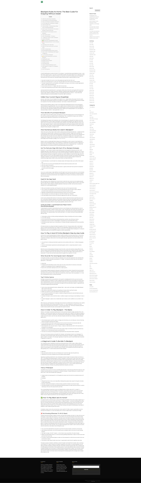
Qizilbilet (91, 254)
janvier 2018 (92, 100)
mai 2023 (91, 85)
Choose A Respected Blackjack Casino (49, 64)
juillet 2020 (92, 97)
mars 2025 (91, 64)
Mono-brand (92, 219)
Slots (90, 266)
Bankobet (91, 168)
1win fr (91, 115)
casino (91, 181)
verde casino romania (93, 278)
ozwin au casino (92, 236)
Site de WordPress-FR (93, 291)
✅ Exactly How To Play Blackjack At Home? (50, 40)
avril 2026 (91, 42)
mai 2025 (91, 61)
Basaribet (91, 169)
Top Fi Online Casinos (46, 34)
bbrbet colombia (93, 171)
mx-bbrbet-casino (93, 231)
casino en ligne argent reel (94, 183)
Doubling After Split (46, 59)
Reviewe (91, 259)
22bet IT (91, 151)
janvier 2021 (92, 95)
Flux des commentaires (94, 290)
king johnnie (92, 205)
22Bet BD (91, 149)
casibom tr (91, 180)
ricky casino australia (93, 263)
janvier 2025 (92, 68)
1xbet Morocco (92, 139)
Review (91, 258)
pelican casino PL (93, 237)
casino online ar (92, 188)
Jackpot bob (92, 202)
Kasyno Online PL (93, 203)
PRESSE (87, 2)
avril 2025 (91, 63)
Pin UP (91, 239)
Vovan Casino (92, 280)
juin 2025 (91, 59)
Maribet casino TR (93, 207)
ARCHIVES (81, 2)
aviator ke (91, 161)
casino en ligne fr (93, 185)
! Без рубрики (92, 107)
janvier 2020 (92, 98)
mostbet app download (61, 138)
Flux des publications (93, 288)
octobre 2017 (92, 102)
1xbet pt (91, 141)
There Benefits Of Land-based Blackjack (49, 20)
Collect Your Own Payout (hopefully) (49, 18)
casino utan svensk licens (94, 191)
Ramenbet (91, 256)
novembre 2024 (92, 71)
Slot (90, 265)
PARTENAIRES (93, 2)
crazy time (91, 195)
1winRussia (92, 124)
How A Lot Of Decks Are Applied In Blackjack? (50, 21)
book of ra (91, 176)
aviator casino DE (93, 158)
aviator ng (91, 164)
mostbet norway (92, 225)
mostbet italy (92, 224)
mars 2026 (91, 44)
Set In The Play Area (46, 69)
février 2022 (92, 92)
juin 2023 (91, 83)
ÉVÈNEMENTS (74, 2)
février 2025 (92, 66)
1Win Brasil (92, 112)
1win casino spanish (93, 113)
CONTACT (98, 2)
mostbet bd (61, 109)
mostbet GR (92, 222)
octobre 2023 (92, 80)
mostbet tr (91, 227)
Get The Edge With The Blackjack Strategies (50, 23)
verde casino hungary (93, 275)
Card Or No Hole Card (46, 24)
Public (91, 253)
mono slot (91, 217)
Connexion (91, 286)
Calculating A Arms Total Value (48, 44)
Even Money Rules (45, 63)
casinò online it (92, 190)
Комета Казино (92, 282)
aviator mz (91, 163)
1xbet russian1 (92, 146)
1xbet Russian (92, 144)
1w (90, 110)
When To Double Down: (46, 49)
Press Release (92, 251)
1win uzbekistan (93, 122)
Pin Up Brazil (92, 241)
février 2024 (92, 76)
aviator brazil (92, 156)
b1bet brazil (92, 166)
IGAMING (91, 200)
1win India (91, 117)
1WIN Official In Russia (94, 118)
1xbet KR (91, 135)
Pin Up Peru (92, 242)
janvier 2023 (92, 90)
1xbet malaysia (92, 137)
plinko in (91, 248)
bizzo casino (92, 174)
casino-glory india (93, 193)
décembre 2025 (92, 49)
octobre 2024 (92, 73)
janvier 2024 (92, 78)
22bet (91, 147)
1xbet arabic (92, 129)
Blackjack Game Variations (47, 60)
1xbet (91, 125)
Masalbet (91, 208)
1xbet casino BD (92, 132)
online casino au (93, 234)
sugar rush (92, 270)
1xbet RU (91, 142)
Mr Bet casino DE (93, 229)
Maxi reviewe (92, 210)
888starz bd (92, 152)
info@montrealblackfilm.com (61, 471)
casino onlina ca (92, 186)
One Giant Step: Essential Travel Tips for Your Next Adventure (94, 28)
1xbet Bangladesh (93, 130)
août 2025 (91, 56)
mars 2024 (91, 75)
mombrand (92, 214)
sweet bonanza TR (93, 273)
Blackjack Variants (45, 61)
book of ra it (92, 178)
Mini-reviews (92, 212)
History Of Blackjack (46, 39)
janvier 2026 (92, 47)
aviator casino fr (92, 159)
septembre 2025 (93, 54)
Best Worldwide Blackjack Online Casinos (50, 50)
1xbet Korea (92, 134)
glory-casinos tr (92, 198)
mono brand (92, 215)
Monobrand (92, 220)
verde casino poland (93, 276)
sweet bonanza (92, 271)
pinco (91, 244)
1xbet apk (91, 127)
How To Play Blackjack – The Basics (48, 36)
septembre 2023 (93, 81)
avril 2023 (91, 87)
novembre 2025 (92, 51)
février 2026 (92, 46)
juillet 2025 (92, 58)
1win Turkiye (92, 120)
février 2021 (92, 93)
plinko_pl (91, 249)
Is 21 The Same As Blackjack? (47, 54)
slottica (91, 268)
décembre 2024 (92, 70)
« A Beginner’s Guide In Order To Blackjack (50, 37)
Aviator (91, 154)
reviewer (91, 261)
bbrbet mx (91, 173)
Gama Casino (92, 197)
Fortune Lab (93, 481)
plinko (91, 246)
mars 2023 (91, 88)
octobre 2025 (92, 53)
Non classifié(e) (92, 232)
